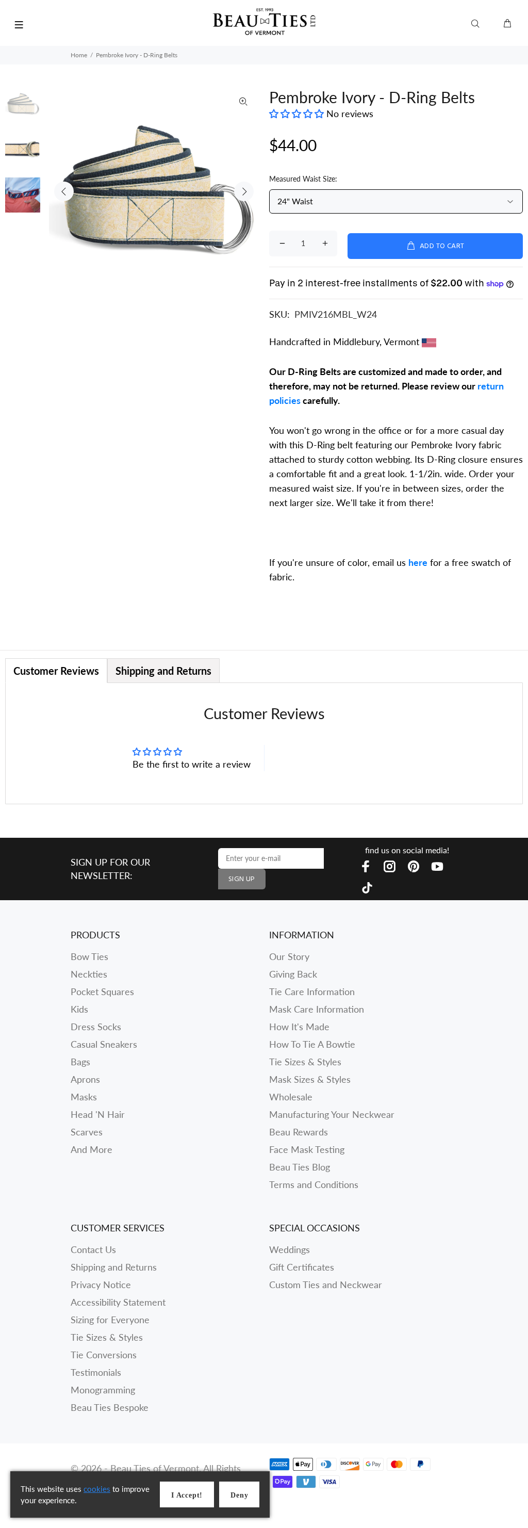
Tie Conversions (104, 1354)
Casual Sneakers (104, 1044)
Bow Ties (89, 956)
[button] (297, 113)
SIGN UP (241, 879)
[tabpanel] (264, 743)
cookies (97, 1488)
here (417, 562)
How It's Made (299, 1026)
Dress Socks (96, 1026)
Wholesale (290, 1096)
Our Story (289, 956)
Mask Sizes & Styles (310, 1079)
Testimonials (96, 1372)
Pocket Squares (102, 991)
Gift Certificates (301, 1267)
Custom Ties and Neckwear (325, 1284)
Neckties (89, 974)
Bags (80, 1061)
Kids (79, 1009)
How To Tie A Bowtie (312, 1044)
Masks (84, 1096)
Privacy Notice (101, 1284)
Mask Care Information (316, 1009)
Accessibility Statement (118, 1302)
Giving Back (293, 974)
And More (91, 1149)
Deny (239, 1495)
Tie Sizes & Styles (305, 1061)
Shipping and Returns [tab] (163, 670)
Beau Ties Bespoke (109, 1407)
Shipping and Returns (114, 1267)
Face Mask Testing (306, 1149)
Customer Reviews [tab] (56, 670)
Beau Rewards (298, 1131)
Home (79, 55)
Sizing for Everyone (110, 1319)
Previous (64, 191)
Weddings (289, 1249)
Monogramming (103, 1389)
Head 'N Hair (98, 1114)
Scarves (87, 1131)
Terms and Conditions (313, 1184)
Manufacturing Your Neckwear (331, 1114)
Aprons (85, 1079)
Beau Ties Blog (299, 1167)
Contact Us (93, 1249)
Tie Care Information (312, 991)
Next (244, 191)
